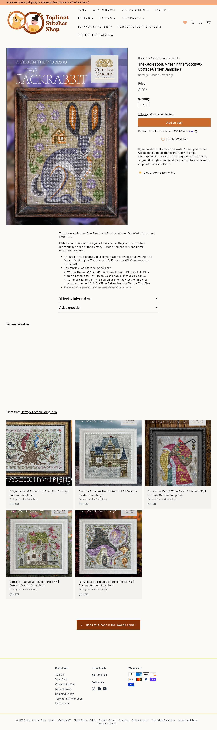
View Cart (61, 679)
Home (82, 9)
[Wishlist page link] (184, 22)
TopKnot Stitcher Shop (69, 698)
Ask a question (70, 307)
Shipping (143, 114)
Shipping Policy (64, 693)
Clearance (132, 18)
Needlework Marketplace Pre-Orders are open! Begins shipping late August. (46, 2)
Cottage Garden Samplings (156, 75)
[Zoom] (67, 136)
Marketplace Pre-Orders (140, 26)
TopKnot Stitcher (93, 26)
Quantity (144, 99)
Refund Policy (63, 689)
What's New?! (104, 9)
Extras (106, 18)
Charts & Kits (134, 9)
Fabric (161, 9)
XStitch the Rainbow (96, 34)
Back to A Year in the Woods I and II (111, 625)
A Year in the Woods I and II (163, 58)
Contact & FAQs (64, 684)
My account (62, 703)
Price (141, 83)
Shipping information (75, 298)
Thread (84, 18)
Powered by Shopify (106, 723)
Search (59, 674)
